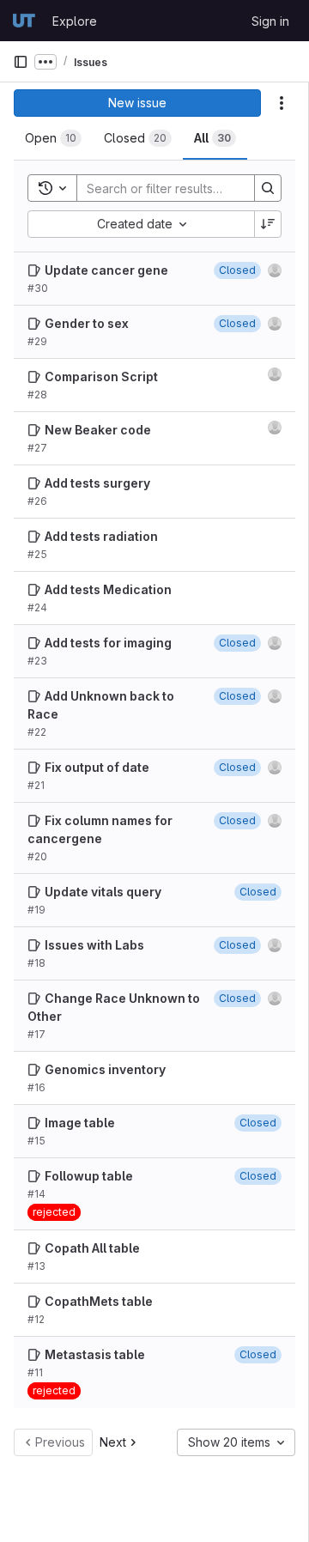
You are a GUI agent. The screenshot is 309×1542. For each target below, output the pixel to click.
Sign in (270, 21)
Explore (74, 21)
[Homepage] (24, 20)
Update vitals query (103, 891)
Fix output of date (97, 767)
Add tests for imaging (108, 642)
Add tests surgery (97, 483)
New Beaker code (98, 429)
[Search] (268, 188)
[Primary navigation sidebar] (20, 62)
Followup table (89, 1176)
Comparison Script (101, 376)
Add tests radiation (101, 536)
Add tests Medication (108, 589)
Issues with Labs (94, 945)
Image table (80, 1122)
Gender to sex (87, 323)
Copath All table (92, 1248)
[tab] (53, 138)
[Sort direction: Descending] (268, 224)
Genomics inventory (105, 1069)
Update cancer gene (106, 270)
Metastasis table (95, 1354)
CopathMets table (99, 1301)
